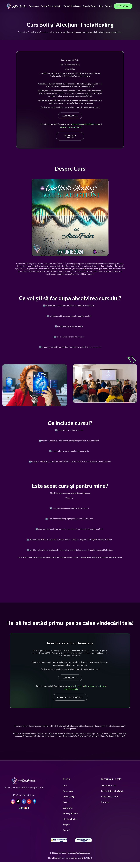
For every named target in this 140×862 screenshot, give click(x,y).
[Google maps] (34, 801)
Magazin (66, 824)
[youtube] (29, 801)
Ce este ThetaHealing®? (51, 6)
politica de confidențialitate (71, 127)
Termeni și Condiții (108, 785)
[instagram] (13, 801)
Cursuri (66, 802)
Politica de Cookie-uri (110, 796)
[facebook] (24, 801)
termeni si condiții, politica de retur (86, 124)
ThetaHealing (68, 796)
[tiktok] (18, 801)
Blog (101, 6)
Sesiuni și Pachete (70, 813)
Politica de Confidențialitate (112, 791)
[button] (66, 6)
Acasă (65, 785)
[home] (17, 6)
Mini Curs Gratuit (70, 819)
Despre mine (68, 791)
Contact (66, 830)
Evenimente (68, 808)
